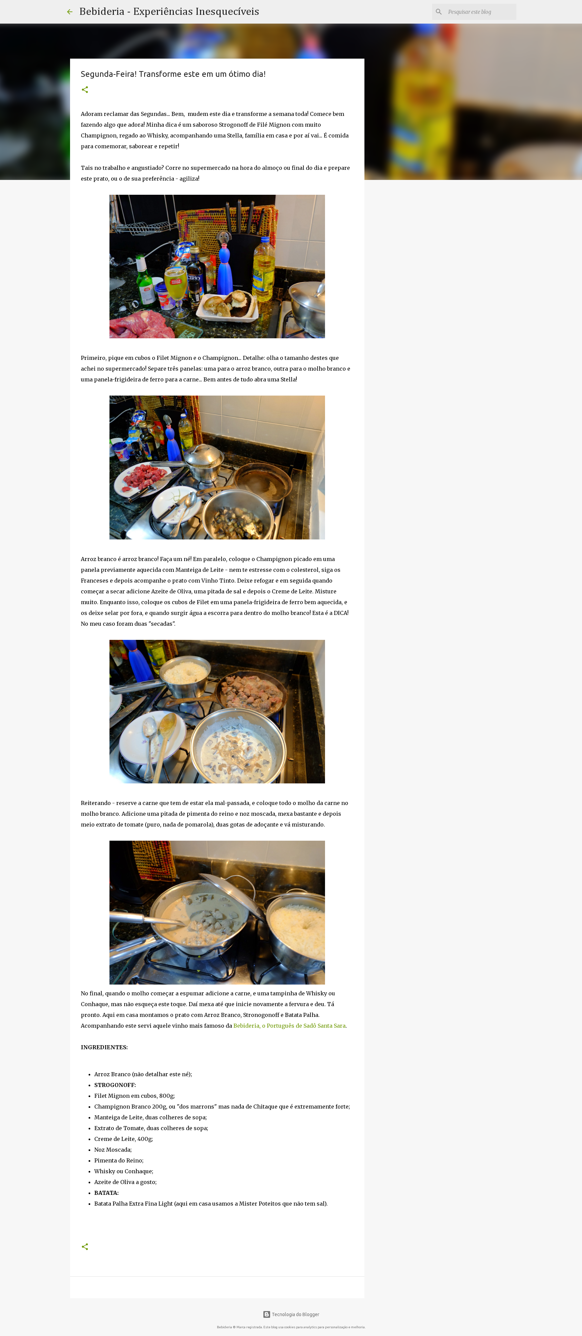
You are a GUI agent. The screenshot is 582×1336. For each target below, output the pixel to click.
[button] (85, 90)
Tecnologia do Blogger (295, 1314)
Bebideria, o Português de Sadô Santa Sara (289, 1025)
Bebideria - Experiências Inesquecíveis (169, 11)
